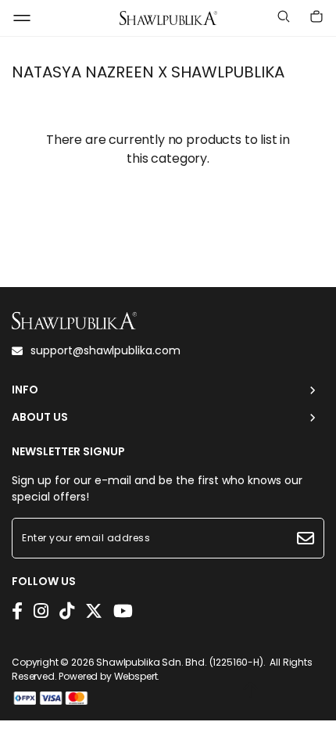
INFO (25, 389)
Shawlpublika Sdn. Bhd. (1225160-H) (179, 662)
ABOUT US (40, 417)
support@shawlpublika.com (105, 350)
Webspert (136, 676)
